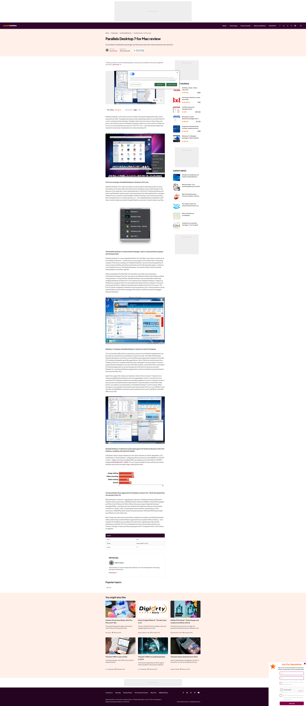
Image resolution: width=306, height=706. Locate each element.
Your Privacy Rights (135, 84)
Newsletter (272, 25)
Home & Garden (245, 26)
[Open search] (301, 26)
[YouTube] (295, 26)
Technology (233, 26)
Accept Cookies (172, 84)
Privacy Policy (127, 692)
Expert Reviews (8, 26)
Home (107, 33)
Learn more (115, 64)
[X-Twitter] (287, 26)
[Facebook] (280, 26)
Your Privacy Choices (141, 692)
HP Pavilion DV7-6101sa (120, 462)
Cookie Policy (172, 80)
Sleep (224, 26)
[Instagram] (291, 26)
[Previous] (108, 87)
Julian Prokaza (113, 51)
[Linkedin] (284, 26)
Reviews (109, 587)
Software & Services (125, 33)
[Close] (177, 72)
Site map (118, 692)
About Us (153, 692)
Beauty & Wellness (260, 26)
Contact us (109, 692)
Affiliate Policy (163, 692)
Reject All (159, 84)
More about (112, 572)
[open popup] (161, 100)
